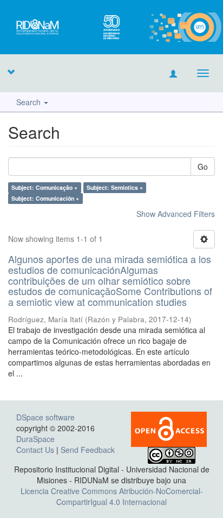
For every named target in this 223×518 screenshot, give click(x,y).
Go (203, 166)
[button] (11, 71)
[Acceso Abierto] (169, 428)
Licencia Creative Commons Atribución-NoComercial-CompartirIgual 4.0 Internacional (112, 496)
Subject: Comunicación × (45, 198)
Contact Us (35, 449)
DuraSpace (35, 438)
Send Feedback (88, 449)
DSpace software (45, 417)
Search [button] (29, 102)
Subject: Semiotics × (115, 187)
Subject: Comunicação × (44, 187)
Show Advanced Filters (175, 213)
